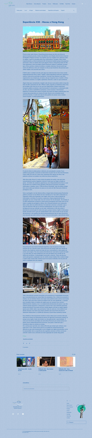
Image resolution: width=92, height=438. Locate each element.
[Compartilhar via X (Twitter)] (26, 343)
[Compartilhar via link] (29, 343)
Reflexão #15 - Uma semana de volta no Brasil (66, 369)
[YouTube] (23, 414)
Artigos (31, 10)
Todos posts (19, 10)
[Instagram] (13, 414)
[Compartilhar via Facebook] (23, 343)
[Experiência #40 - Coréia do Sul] (26, 362)
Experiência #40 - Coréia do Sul (24, 369)
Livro (26, 10)
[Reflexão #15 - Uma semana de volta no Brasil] (66, 362)
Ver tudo (73, 354)
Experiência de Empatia (53, 10)
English (62, 10)
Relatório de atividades (40, 10)
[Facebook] (18, 414)
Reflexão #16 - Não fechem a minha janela (46, 369)
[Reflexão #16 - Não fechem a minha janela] (46, 362)
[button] (73, 10)
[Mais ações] (68, 19)
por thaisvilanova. (28, 431)
